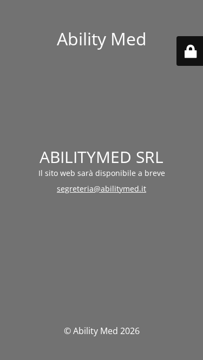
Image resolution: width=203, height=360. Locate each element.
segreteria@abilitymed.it (101, 189)
